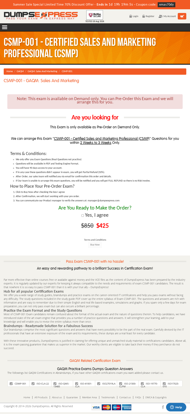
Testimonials (108, 397)
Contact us (125, 397)
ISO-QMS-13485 (61, 384)
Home (9, 71)
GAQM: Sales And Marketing (42, 71)
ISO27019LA (108, 383)
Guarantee (72, 397)
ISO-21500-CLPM (127, 384)
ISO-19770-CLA (149, 384)
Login (135, 16)
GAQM (20, 71)
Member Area (89, 397)
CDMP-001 (20, 383)
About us (57, 397)
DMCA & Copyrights (156, 397)
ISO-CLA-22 (43, 383)
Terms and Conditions (95, 240)
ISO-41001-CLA (83, 384)
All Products (41, 397)
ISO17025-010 (171, 384)
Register (150, 16)
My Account (169, 16)
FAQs (138, 397)
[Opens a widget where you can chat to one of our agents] (176, 407)
